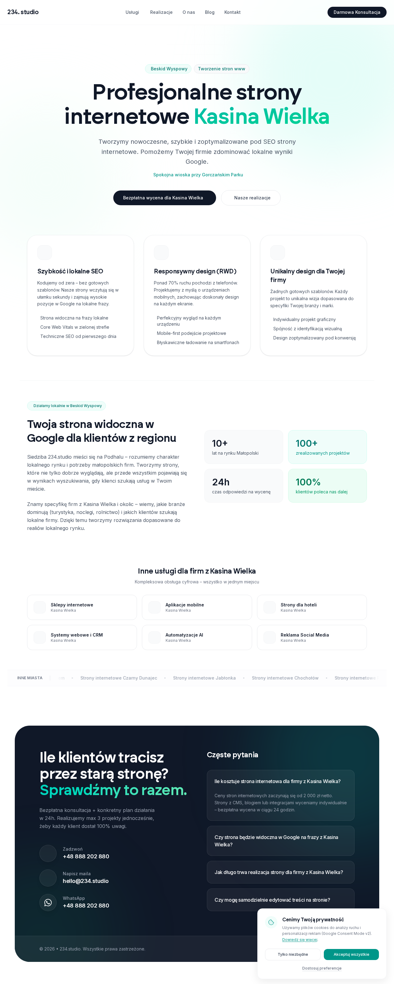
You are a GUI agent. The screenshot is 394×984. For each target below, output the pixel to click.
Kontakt (232, 12)
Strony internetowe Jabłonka (119, 677)
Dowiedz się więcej (299, 939)
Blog (210, 12)
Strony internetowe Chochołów (200, 677)
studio (22, 12)
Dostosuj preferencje (322, 968)
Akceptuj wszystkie (351, 954)
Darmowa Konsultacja (357, 12)
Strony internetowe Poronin (278, 677)
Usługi (132, 12)
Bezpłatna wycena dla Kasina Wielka (163, 197)
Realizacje (161, 12)
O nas (189, 12)
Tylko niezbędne (293, 954)
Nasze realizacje (252, 197)
